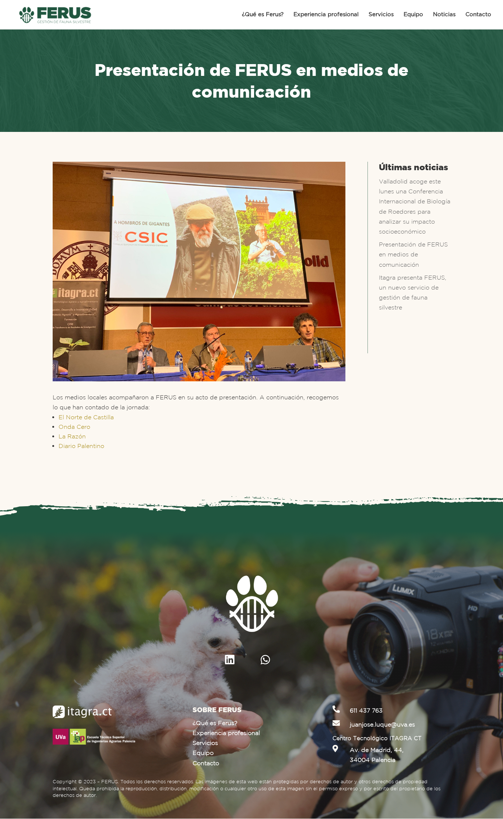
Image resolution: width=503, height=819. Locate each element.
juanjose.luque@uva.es (382, 724)
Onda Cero (74, 426)
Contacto (478, 14)
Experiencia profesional (326, 14)
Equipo (413, 14)
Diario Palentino (81, 445)
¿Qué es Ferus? (263, 14)
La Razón (72, 436)
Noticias (444, 14)
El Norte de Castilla (86, 417)
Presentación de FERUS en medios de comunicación (413, 254)
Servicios (381, 14)
